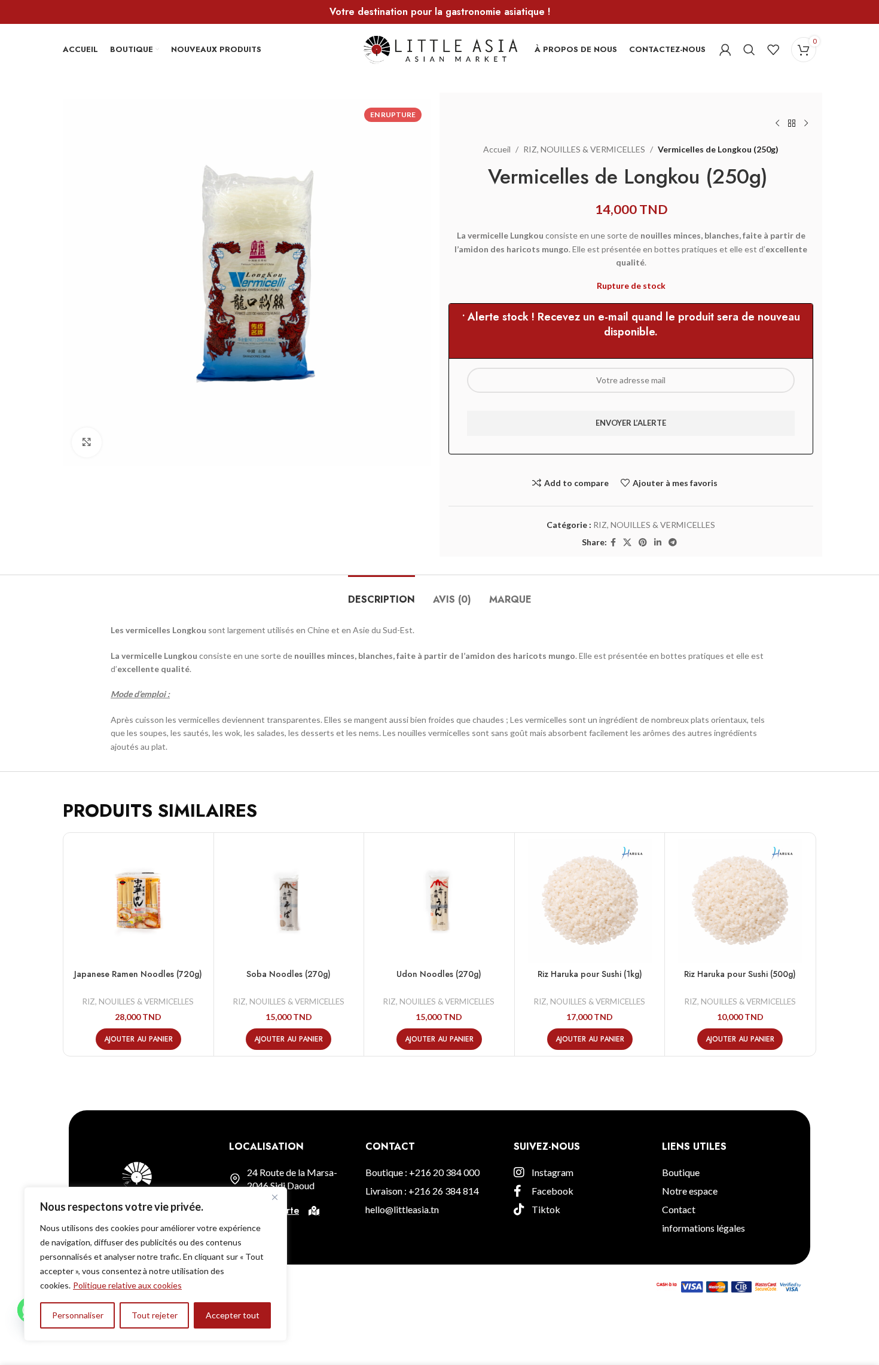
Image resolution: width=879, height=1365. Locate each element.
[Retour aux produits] (792, 124)
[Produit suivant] (806, 124)
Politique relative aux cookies (127, 1285)
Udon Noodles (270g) (438, 974)
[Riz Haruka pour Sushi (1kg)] (590, 901)
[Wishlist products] (773, 50)
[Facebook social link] (613, 543)
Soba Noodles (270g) (288, 974)
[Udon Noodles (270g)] (439, 901)
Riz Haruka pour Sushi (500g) (740, 974)
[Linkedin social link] (658, 543)
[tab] (381, 593)
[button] (138, 1039)
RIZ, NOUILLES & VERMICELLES (584, 149)
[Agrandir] (87, 442)
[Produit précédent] (777, 124)
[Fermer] (274, 1197)
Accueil (497, 149)
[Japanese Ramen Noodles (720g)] (138, 901)
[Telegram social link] (672, 543)
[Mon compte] (725, 50)
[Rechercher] (749, 50)
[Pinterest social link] (643, 543)
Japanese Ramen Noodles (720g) (138, 974)
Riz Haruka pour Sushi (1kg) (590, 974)
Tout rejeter (155, 1315)
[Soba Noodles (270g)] (289, 901)
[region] (155, 1264)
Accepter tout (233, 1315)
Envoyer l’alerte (631, 422)
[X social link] (627, 543)
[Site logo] (440, 48)
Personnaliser (77, 1315)
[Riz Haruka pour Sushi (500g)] (740, 901)
